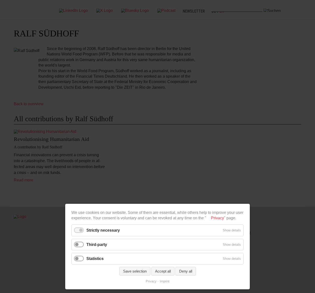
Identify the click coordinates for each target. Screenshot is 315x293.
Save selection (135, 271)
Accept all (163, 271)
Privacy (217, 218)
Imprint (165, 281)
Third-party (96, 244)
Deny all (185, 271)
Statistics (95, 259)
